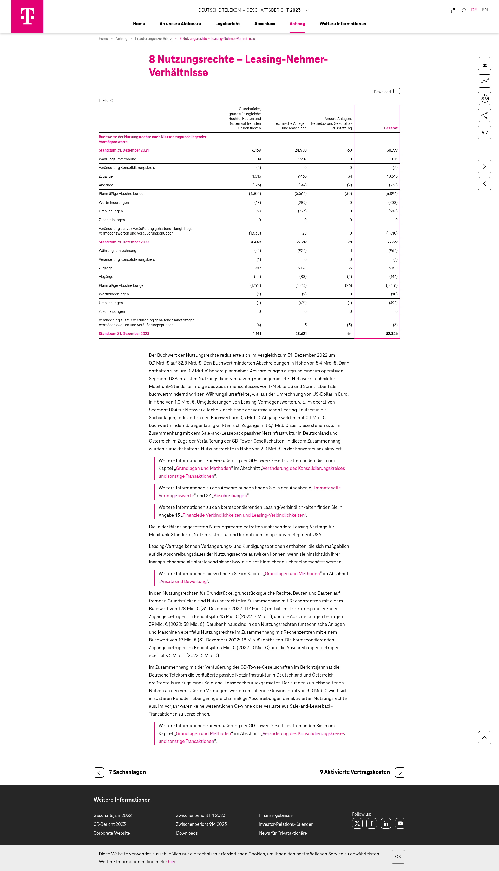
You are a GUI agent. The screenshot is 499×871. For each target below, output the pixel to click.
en (485, 10)
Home (103, 39)
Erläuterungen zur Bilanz (153, 39)
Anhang (121, 39)
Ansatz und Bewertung (183, 581)
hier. (172, 861)
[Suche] (463, 10)
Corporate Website (112, 833)
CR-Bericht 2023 (110, 824)
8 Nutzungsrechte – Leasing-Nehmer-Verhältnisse (217, 39)
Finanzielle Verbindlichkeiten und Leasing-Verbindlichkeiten (244, 515)
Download (382, 92)
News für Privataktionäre (283, 833)
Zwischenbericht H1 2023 (200, 815)
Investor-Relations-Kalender (286, 824)
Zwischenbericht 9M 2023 (201, 824)
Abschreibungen (230, 495)
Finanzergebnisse (276, 815)
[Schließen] (453, 10)
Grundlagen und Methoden (203, 468)
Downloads (187, 833)
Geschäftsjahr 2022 (113, 815)
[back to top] (484, 737)
